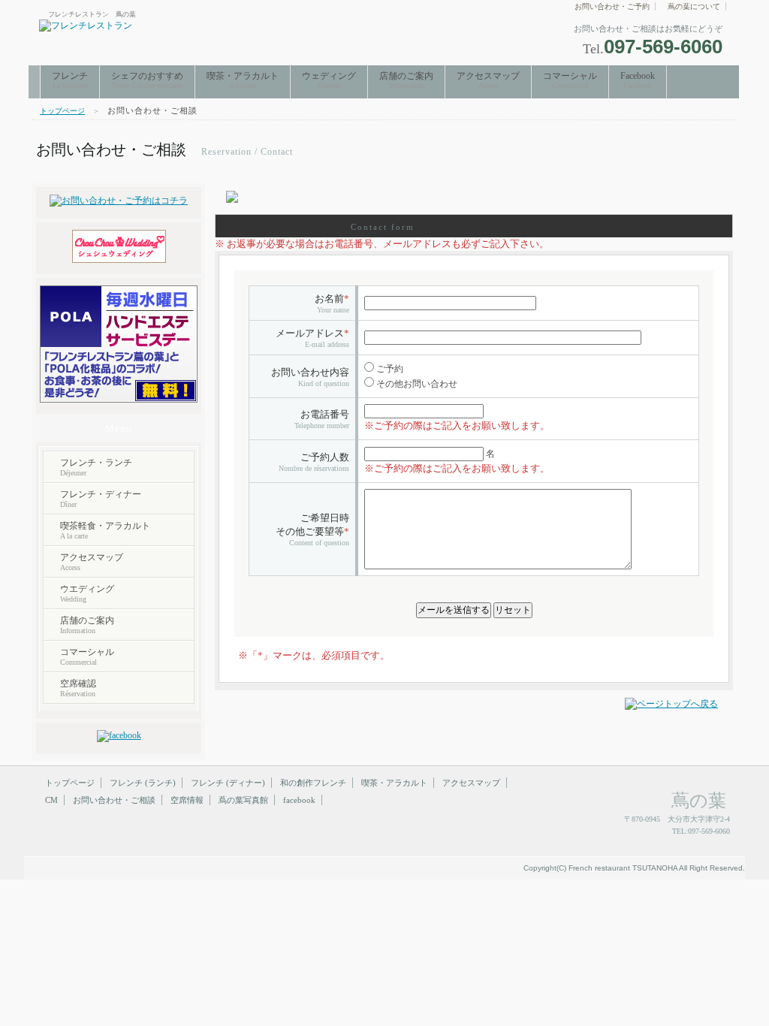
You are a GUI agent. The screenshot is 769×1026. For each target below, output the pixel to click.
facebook (299, 799)
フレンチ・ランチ (96, 467)
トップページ (62, 111)
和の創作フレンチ (313, 782)
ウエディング (87, 593)
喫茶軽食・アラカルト (105, 530)
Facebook (637, 80)
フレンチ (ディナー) (228, 782)
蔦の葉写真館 (243, 799)
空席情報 (187, 799)
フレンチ (70, 80)
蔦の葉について (694, 6)
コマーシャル (570, 80)
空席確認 (78, 688)
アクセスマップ (488, 80)
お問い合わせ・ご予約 (612, 6)
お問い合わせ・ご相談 (114, 799)
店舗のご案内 (406, 80)
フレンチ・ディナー (100, 498)
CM (51, 799)
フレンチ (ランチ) (143, 782)
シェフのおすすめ (147, 80)
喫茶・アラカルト (243, 80)
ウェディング (329, 80)
